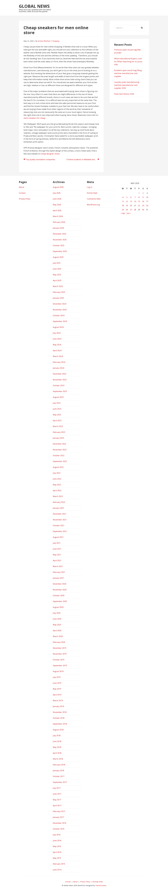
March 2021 (58, 566)
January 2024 (58, 368)
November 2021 (60, 519)
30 (143, 209)
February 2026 (59, 222)
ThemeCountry (100, 885)
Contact (22, 193)
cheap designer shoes (50, 153)
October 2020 (58, 595)
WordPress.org (93, 204)
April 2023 (57, 420)
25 (123, 209)
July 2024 (56, 333)
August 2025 (58, 257)
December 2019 (59, 648)
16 (143, 201)
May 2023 (57, 414)
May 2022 (57, 484)
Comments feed (93, 199)
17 (147, 201)
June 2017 (57, 794)
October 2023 (58, 385)
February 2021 (59, 572)
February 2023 (59, 432)
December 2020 (59, 584)
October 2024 (58, 315)
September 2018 (60, 724)
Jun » (129, 213)
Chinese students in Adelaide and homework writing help (82, 159)
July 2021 (56, 543)
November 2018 (60, 712)
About (21, 187)
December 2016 (59, 823)
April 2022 (57, 490)
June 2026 (57, 199)
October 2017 (58, 776)
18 (123, 205)
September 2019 (60, 665)
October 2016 (58, 829)
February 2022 (59, 502)
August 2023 (58, 397)
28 (135, 209)
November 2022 (60, 449)
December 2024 (59, 304)
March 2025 (58, 286)
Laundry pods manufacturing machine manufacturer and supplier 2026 (126, 85)
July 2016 (56, 834)
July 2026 (56, 193)
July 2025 (56, 263)
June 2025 (57, 269)
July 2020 (56, 613)
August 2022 (58, 467)
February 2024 (59, 362)
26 (127, 209)
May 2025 (57, 274)
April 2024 (57, 350)
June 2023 (57, 409)
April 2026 (57, 210)
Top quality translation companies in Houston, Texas (42, 159)
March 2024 (58, 356)
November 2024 (60, 309)
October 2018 (58, 718)
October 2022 (58, 455)
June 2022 (57, 479)
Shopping (55, 41)
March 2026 (58, 216)
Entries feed (92, 193)
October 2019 (58, 659)
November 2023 (60, 379)
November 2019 (60, 654)
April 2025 (57, 280)
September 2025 (60, 251)
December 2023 (59, 374)
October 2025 (58, 245)
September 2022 (60, 461)
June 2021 (57, 549)
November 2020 (60, 589)
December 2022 (59, 444)
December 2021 (59, 514)
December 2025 (59, 234)
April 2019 (57, 694)
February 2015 (59, 864)
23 (143, 205)
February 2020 (59, 642)
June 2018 (57, 741)
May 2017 (57, 799)
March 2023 (58, 426)
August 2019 (58, 671)
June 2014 (57, 869)
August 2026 (58, 187)
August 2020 (58, 607)
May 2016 (57, 846)
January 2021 (58, 578)
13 (131, 201)
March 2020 (58, 636)
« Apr (123, 213)
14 (135, 201)
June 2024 (57, 339)
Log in (89, 187)
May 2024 (57, 344)
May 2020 (57, 624)
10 (147, 197)
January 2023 (58, 438)
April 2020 (57, 630)
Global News (34, 6)
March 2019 (58, 700)
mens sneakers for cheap (34, 118)
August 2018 (58, 729)
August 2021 (58, 537)
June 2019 (57, 683)
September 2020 (60, 601)
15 (139, 201)
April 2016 (57, 852)
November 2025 (60, 239)
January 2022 (58, 508)
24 (147, 205)
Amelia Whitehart (44, 41)
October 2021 (58, 525)
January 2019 (58, 706)
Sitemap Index (97, 882)
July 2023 (56, 403)
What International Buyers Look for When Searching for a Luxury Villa (128, 61)
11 (123, 201)
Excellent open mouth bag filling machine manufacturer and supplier (128, 73)
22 (139, 205)
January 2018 (58, 770)
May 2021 (57, 554)
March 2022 (58, 496)
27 (131, 209)
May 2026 (57, 204)
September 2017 (60, 782)
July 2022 (56, 473)
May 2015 (57, 858)
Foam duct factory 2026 (124, 94)
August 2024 (58, 327)
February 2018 (59, 764)
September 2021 (60, 531)
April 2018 (57, 753)
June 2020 (57, 619)
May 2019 (57, 689)
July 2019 (56, 677)
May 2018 (57, 747)
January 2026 (58, 228)
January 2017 (58, 817)
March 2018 (58, 759)
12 (127, 201)
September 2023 (60, 391)
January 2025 (58, 298)
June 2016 (57, 840)
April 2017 (57, 805)
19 (127, 205)
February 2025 (59, 292)
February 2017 (59, 811)
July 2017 (56, 788)
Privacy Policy (24, 199)
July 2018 (56, 735)
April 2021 (57, 560)
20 (131, 205)
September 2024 (60, 321)
